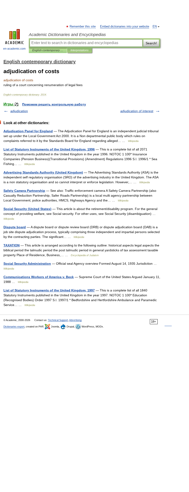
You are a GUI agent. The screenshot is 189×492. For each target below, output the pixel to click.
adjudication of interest (136, 111)
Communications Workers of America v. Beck (38, 277)
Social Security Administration (27, 263)
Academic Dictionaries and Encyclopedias (67, 34)
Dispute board (14, 227)
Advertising (75, 320)
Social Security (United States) (27, 209)
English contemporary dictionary (47, 50)
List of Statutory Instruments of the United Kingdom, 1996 (49, 149)
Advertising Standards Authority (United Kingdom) (43, 172)
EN (155, 26)
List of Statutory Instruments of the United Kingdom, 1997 (49, 290)
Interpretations (80, 50)
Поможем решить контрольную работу (54, 104)
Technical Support (58, 320)
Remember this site (83, 26)
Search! (151, 43)
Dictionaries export (13, 326)
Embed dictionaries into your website (124, 26)
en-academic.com (14, 48)
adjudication (19, 111)
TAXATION (11, 245)
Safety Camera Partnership (24, 190)
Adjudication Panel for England (28, 131)
